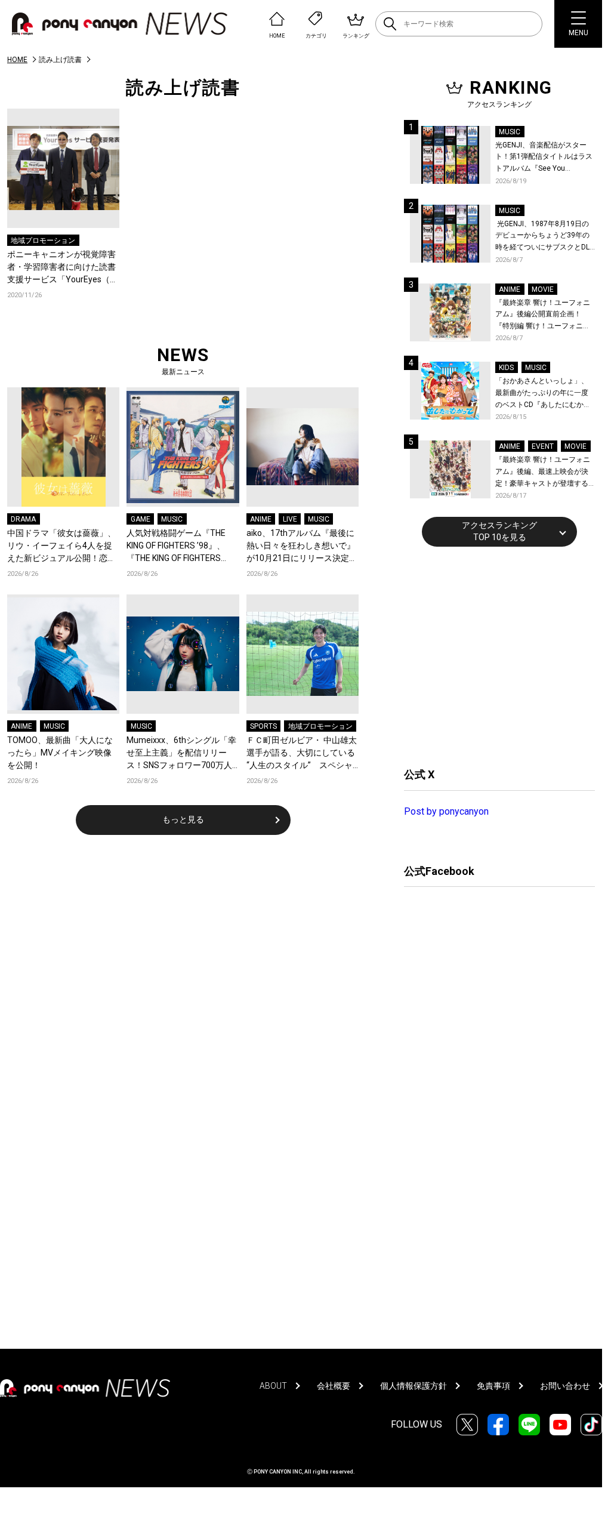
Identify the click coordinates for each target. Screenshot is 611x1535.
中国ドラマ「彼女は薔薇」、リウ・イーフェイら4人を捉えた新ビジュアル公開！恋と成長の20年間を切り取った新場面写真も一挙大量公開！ (62, 546)
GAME (140, 519)
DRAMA (23, 519)
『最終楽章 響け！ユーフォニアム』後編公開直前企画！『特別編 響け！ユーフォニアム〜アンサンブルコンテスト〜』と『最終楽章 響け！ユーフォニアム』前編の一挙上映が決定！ (542, 315)
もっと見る (183, 819)
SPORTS (263, 726)
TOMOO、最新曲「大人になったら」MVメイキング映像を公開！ (60, 752)
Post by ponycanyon (446, 811)
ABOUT (273, 1386)
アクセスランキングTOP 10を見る (499, 531)
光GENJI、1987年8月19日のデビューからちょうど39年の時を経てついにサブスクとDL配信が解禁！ (542, 237)
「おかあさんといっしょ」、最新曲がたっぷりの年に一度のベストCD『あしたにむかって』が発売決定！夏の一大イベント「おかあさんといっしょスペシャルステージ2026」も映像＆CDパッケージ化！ (543, 394)
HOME (17, 60)
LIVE (290, 519)
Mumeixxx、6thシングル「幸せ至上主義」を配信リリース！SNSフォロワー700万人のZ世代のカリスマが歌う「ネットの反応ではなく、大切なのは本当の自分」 (181, 753)
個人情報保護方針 (413, 1386)
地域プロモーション (43, 240)
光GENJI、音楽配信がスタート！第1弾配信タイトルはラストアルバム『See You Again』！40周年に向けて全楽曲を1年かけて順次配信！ (544, 158)
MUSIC (172, 519)
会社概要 (333, 1386)
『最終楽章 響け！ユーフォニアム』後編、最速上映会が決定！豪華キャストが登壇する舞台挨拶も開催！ (542, 472)
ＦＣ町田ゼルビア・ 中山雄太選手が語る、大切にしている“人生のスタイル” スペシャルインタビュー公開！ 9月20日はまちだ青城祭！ (301, 753)
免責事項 (493, 1386)
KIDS (506, 367)
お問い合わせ (565, 1386)
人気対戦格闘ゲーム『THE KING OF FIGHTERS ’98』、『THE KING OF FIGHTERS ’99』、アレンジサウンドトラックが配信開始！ (182, 546)
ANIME (260, 519)
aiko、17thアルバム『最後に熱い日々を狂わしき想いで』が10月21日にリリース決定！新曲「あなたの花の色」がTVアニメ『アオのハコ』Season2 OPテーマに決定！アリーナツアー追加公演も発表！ (301, 546)
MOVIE (543, 289)
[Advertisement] (493, 655)
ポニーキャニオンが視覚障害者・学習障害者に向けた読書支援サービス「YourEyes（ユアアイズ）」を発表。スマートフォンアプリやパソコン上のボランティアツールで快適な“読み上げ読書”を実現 (62, 267)
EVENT (543, 446)
